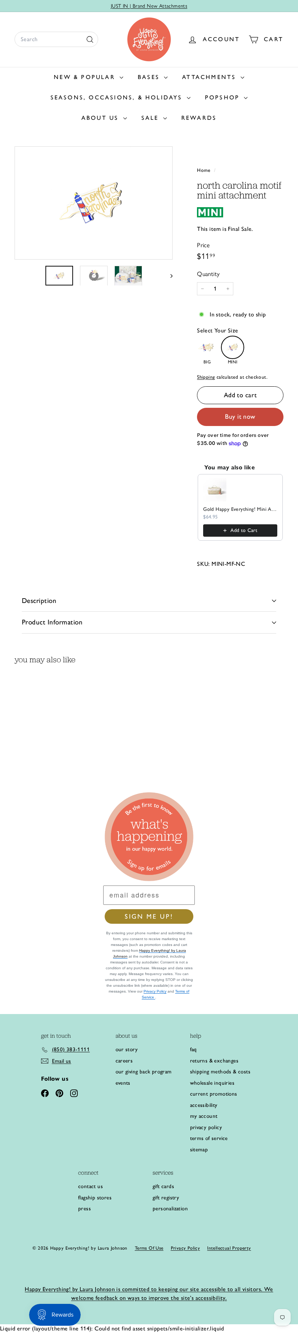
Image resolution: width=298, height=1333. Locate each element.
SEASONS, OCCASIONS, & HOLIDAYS (118, 97)
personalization (170, 1208)
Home (204, 170)
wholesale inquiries (212, 1083)
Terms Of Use (149, 1248)
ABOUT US (101, 117)
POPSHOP (223, 97)
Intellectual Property (229, 1248)
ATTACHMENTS (210, 77)
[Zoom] (93, 203)
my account (204, 1116)
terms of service (209, 1138)
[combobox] (56, 39)
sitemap (199, 1149)
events (123, 1083)
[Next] (168, 275)
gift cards (163, 1186)
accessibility (204, 1105)
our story (127, 1049)
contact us (90, 1186)
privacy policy (206, 1127)
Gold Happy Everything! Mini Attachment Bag (240, 509)
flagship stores (95, 1197)
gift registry (166, 1197)
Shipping (206, 377)
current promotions (213, 1094)
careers (124, 1060)
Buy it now (240, 417)
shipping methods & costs (220, 1071)
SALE (151, 117)
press (84, 1208)
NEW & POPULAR (86, 77)
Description (39, 600)
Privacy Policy (155, 991)
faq (193, 1049)
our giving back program (144, 1071)
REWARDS (199, 117)
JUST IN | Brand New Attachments (149, 6)
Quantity (208, 273)
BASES (150, 77)
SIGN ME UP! (149, 916)
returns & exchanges (214, 1060)
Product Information (52, 622)
